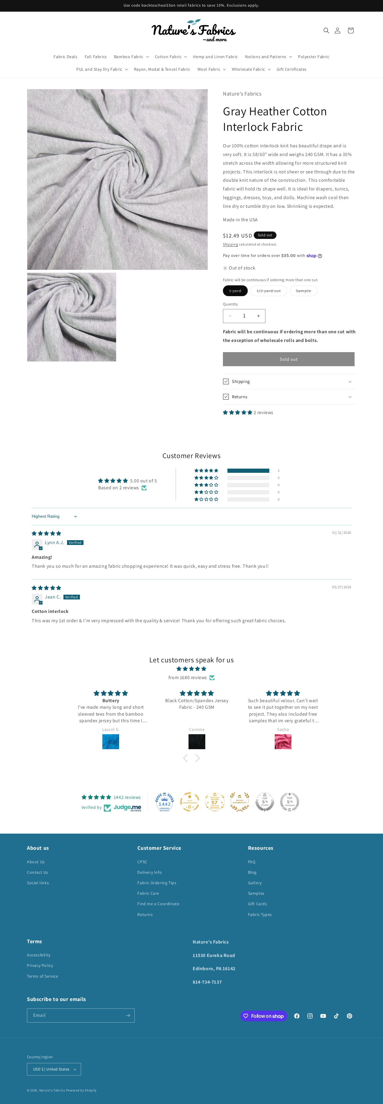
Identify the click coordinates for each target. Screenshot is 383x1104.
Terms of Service (42, 976)
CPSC (142, 861)
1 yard (238, 292)
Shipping (230, 244)
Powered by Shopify (81, 1090)
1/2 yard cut (272, 292)
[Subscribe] (127, 1015)
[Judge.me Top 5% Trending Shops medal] (289, 801)
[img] (46, 533)
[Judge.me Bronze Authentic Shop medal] (239, 801)
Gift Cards (257, 903)
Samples (256, 893)
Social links (38, 882)
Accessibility (39, 955)
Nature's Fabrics (52, 1090)
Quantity (230, 304)
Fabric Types (260, 914)
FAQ (252, 861)
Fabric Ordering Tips (156, 882)
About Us (36, 861)
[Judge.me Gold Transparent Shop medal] (189, 801)
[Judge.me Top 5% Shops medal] (264, 801)
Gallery (255, 882)
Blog (252, 872)
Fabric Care (148, 893)
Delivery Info (149, 872)
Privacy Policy (40, 965)
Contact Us (37, 872)
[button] (326, 30)
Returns (145, 914)
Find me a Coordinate (158, 903)
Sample (306, 292)
